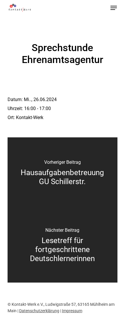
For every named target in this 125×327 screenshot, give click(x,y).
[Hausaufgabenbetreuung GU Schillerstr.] (62, 173)
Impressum (72, 310)
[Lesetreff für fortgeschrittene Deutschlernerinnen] (62, 246)
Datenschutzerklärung (39, 310)
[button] (113, 8)
